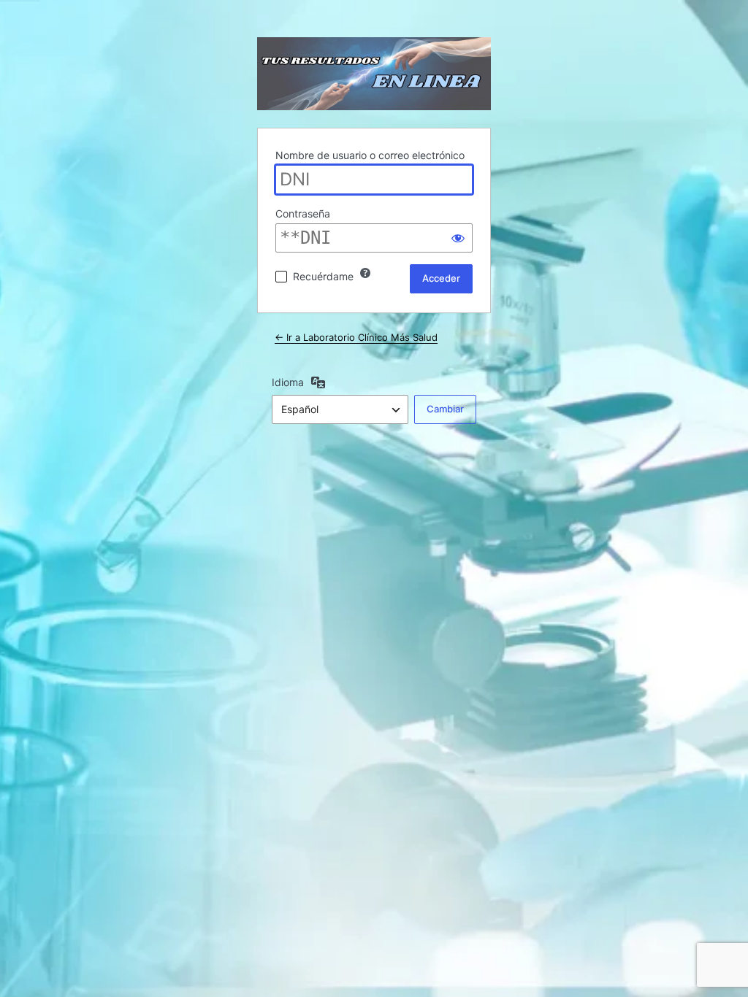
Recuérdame (323, 276)
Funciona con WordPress (374, 73)
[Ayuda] (365, 273)
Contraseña (302, 213)
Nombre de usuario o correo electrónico (370, 155)
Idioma (288, 382)
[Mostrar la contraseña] (458, 238)
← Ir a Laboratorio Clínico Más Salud (356, 337)
